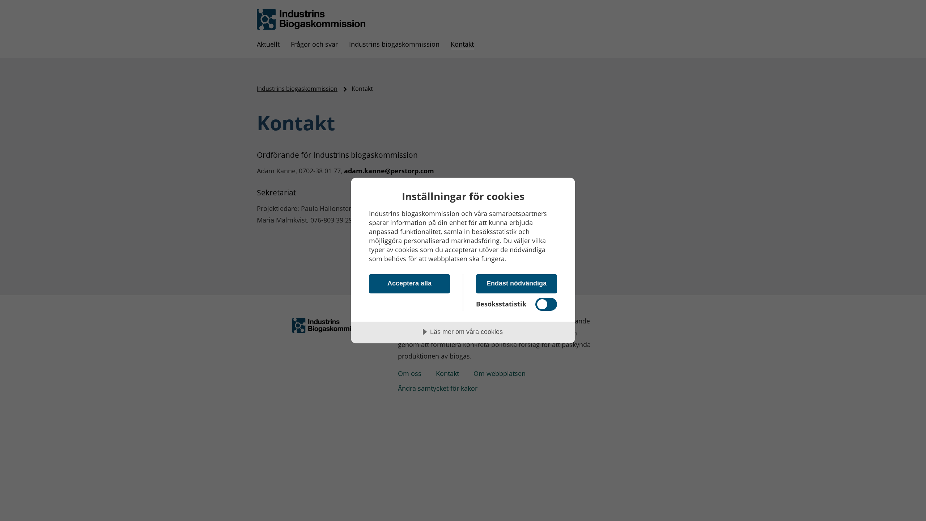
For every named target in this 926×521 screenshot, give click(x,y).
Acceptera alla (409, 283)
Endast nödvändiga (517, 283)
